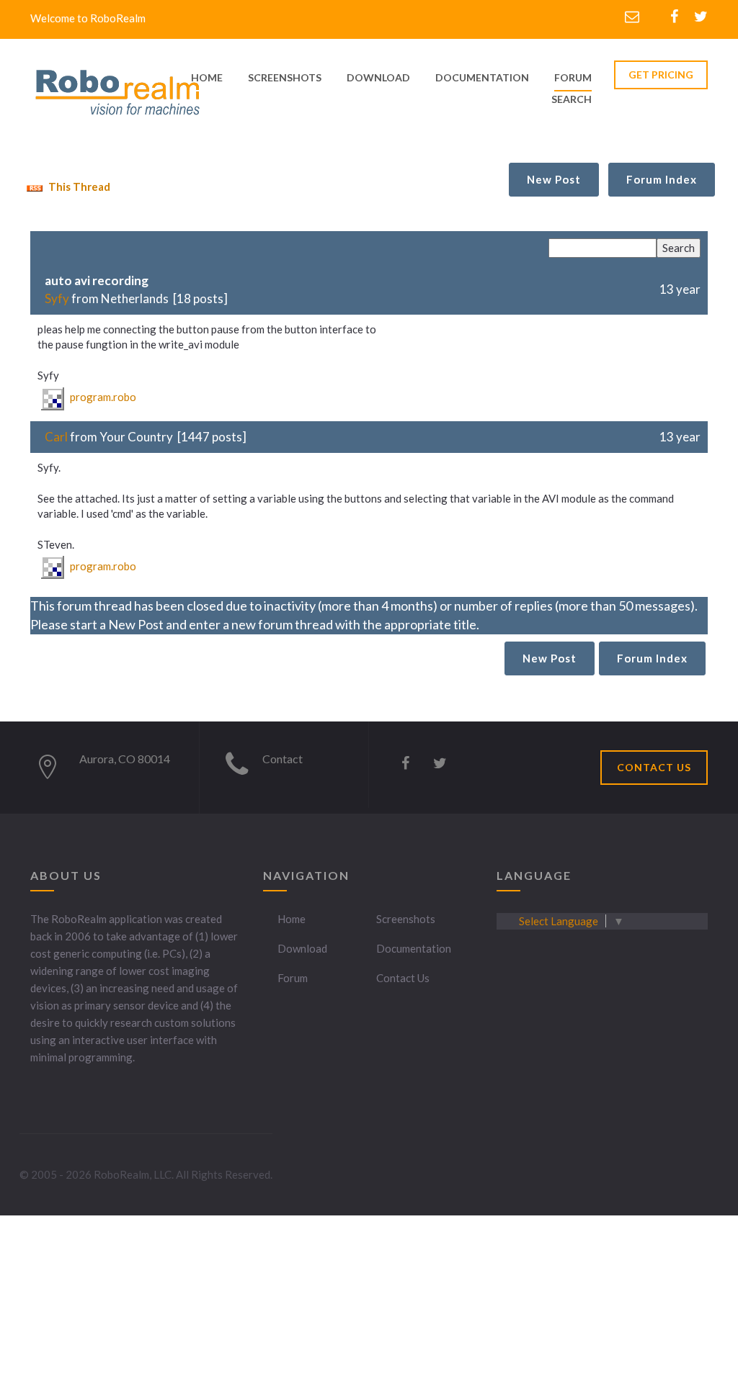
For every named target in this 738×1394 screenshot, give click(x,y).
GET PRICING (660, 74)
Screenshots (405, 918)
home (207, 77)
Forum (573, 77)
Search (571, 99)
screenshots (284, 77)
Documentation (413, 948)
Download (302, 948)
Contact (282, 758)
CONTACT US (654, 767)
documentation (482, 77)
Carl (56, 436)
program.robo (102, 396)
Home (291, 918)
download (378, 77)
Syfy (57, 298)
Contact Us (403, 977)
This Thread (78, 186)
